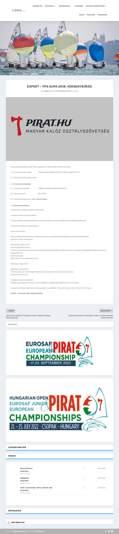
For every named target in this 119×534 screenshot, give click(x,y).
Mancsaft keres (26, 468)
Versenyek (64, 6)
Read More (24, 471)
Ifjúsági (79, 6)
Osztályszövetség (95, 6)
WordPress (40, 531)
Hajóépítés (24, 478)
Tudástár (102, 15)
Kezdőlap (37, 6)
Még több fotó (17, 522)
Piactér (91, 15)
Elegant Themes (19, 531)
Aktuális (49, 6)
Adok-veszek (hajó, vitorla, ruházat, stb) (36, 488)
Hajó (81, 15)
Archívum (62, 91)
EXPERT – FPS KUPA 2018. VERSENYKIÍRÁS (27, 293)
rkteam (46, 91)
